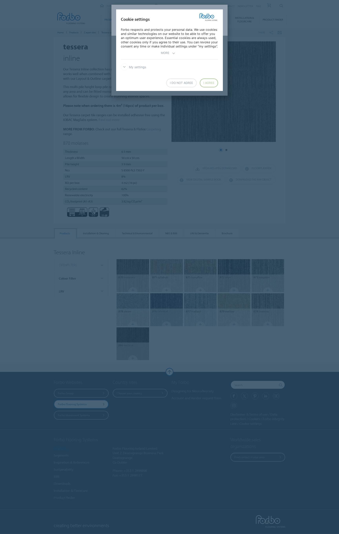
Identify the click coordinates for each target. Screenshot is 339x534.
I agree (208, 83)
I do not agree (181, 83)
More (165, 53)
